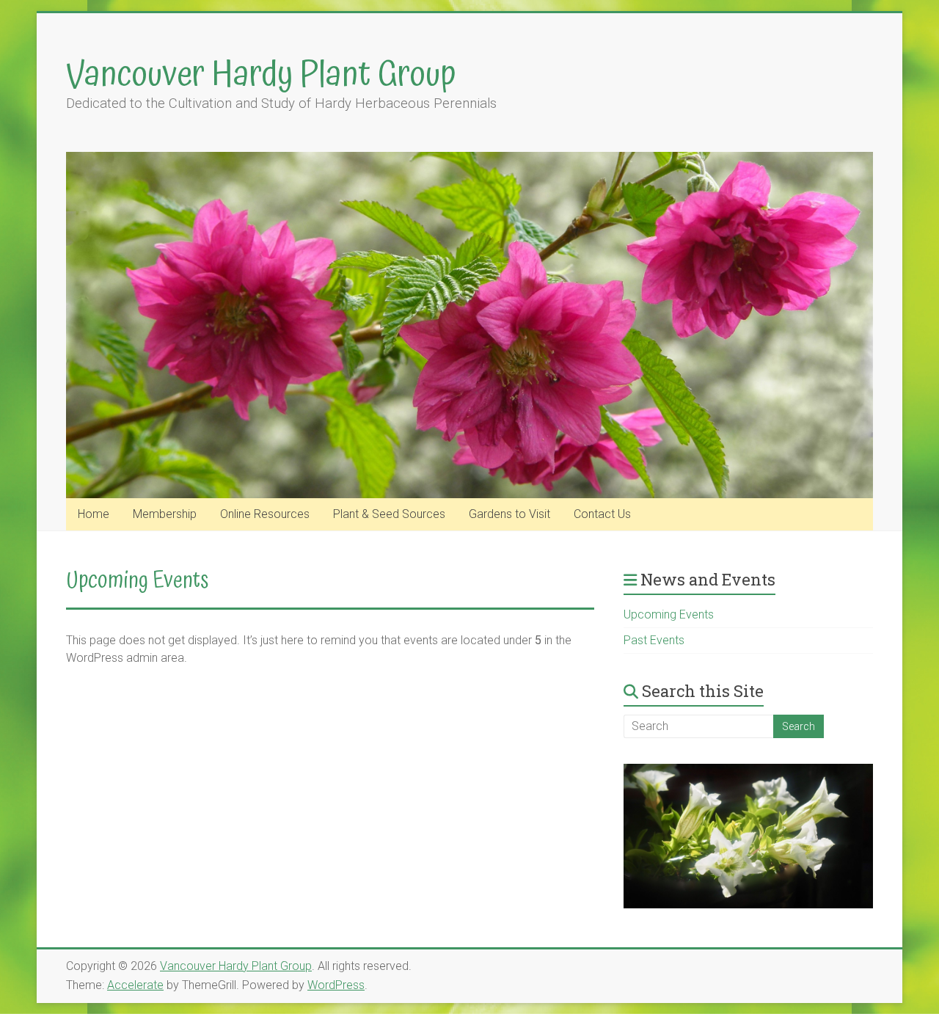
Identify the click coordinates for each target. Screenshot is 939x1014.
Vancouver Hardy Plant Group (261, 74)
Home (93, 514)
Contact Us (602, 514)
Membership (165, 514)
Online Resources (265, 514)
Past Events (654, 640)
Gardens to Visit (509, 514)
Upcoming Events (669, 614)
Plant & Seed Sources (389, 514)
